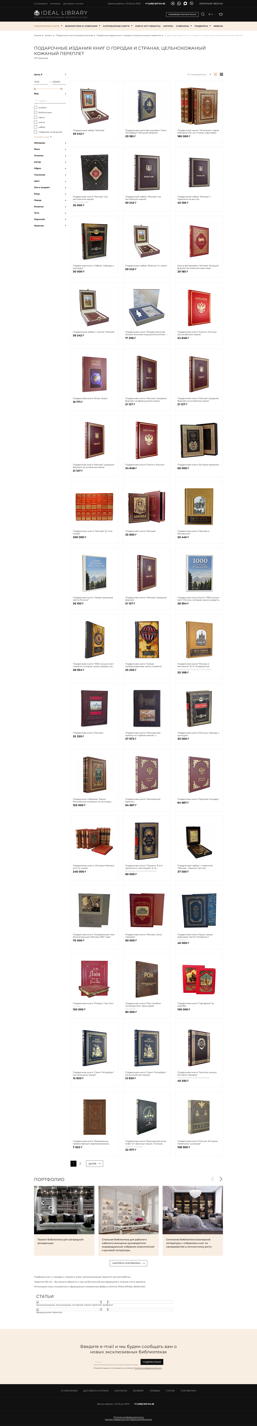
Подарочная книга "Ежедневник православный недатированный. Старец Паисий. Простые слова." (91, 1142)
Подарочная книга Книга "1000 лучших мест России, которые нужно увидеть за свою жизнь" (198, 598)
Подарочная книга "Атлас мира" (90, 398)
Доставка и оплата (73, 3)
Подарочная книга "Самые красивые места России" (93, 598)
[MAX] (185, 4)
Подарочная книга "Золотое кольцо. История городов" (197, 1073)
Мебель (218, 26)
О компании (40, 3)
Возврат (138, 1390)
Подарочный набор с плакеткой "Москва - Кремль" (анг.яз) (195, 866)
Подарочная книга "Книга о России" (145, 464)
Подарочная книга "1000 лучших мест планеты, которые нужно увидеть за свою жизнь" (93, 665)
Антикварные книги (116, 26)
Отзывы (155, 1390)
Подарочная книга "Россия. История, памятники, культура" (197, 1142)
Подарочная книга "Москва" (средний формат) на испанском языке (93, 466)
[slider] (35, 89)
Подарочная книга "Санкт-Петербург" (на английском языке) (146, 1073)
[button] (221, 1179)
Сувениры (182, 26)
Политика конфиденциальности (148, 1368)
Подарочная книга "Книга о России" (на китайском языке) (197, 333)
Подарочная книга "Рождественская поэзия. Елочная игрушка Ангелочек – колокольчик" (146, 333)
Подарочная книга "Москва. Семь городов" (143, 935)
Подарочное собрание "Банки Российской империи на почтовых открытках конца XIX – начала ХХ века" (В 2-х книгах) (93, 800)
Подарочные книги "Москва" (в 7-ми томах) (92, 532)
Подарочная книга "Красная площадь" (198, 799)
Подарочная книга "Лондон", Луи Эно (93, 1003)
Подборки (201, 26)
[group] (64, 1221)
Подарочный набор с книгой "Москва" (94, 332)
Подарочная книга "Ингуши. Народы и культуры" (198, 734)
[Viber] (191, 4)
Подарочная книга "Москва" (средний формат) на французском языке (146, 399)
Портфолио (188, 1390)
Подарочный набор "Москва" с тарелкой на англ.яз (194, 198)
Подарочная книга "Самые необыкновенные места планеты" (143, 665)
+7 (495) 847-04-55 (155, 3)
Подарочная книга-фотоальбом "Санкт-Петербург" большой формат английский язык (146, 131)
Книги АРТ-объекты (147, 26)
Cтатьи (170, 1390)
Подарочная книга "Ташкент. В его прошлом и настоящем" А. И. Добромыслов (144, 866)
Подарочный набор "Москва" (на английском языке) (143, 198)
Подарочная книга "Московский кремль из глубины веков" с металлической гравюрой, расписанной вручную (142, 734)
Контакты (55, 3)
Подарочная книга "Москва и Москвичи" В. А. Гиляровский (193, 665)
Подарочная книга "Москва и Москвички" (193, 532)
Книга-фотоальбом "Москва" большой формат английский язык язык (198, 266)
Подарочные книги (46, 26)
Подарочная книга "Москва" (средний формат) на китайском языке (198, 399)
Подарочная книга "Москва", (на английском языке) (90, 198)
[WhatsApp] (179, 4)
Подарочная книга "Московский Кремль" (142, 800)
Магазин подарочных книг (117, 1419)
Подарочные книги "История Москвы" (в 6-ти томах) (94, 866)
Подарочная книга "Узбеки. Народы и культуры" (93, 266)
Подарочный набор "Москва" (89, 130)
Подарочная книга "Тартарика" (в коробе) (195, 1004)
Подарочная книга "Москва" (140, 531)
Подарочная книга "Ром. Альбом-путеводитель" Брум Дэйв (143, 1004)
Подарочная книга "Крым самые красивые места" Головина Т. (195, 935)
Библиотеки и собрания (81, 26)
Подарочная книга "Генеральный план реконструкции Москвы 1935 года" (94, 935)
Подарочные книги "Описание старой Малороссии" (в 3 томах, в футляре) (198, 131)
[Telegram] (173, 4)
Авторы (168, 26)
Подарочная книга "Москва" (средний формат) (146, 598)
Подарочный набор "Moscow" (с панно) (146, 265)
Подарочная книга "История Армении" (198, 464)
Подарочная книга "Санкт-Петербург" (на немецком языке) (93, 1073)
